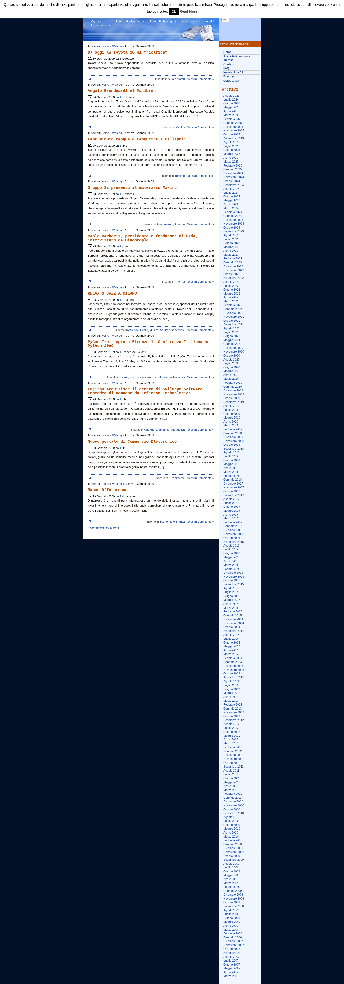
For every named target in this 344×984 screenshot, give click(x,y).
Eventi (144, 330)
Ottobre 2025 (231, 134)
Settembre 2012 (233, 720)
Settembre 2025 (233, 138)
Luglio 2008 (231, 914)
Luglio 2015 (231, 592)
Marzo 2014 (231, 654)
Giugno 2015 (231, 596)
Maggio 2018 (231, 464)
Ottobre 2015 (231, 580)
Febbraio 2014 (232, 658)
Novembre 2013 (233, 669)
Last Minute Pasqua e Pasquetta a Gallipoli (137, 139)
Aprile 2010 (230, 832)
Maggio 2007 (231, 968)
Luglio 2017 (231, 503)
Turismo (180, 176)
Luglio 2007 (231, 960)
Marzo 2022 (231, 301)
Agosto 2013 (231, 681)
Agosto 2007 (231, 956)
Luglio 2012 (231, 727)
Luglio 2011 (230, 774)
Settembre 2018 (233, 448)
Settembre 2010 (233, 813)
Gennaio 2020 (232, 386)
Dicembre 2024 (233, 173)
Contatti (228, 64)
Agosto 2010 (231, 817)
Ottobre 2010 (231, 809)
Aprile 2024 (230, 204)
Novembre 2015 (233, 576)
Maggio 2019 (231, 417)
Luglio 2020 (231, 363)
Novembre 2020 (233, 351)
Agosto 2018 (231, 452)
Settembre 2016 (233, 541)
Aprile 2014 (230, 650)
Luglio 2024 (231, 192)
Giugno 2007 (231, 964)
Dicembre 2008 (233, 894)
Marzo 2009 (231, 883)
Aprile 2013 (230, 697)
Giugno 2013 (231, 689)
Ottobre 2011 (231, 763)
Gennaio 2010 (232, 844)
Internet (180, 281)
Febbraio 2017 (232, 522)
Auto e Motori (176, 79)
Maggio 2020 (231, 371)
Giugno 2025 (231, 150)
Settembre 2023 (233, 231)
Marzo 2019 (231, 425)
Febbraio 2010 (232, 840)
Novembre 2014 (233, 623)
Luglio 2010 (231, 821)
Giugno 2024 (231, 196)
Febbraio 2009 (232, 887)
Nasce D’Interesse (108, 490)
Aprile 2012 (230, 739)
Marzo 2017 (231, 518)
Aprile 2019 (230, 421)
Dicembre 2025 (233, 126)
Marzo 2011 (230, 790)
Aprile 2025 (230, 157)
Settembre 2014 (233, 631)
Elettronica (162, 429)
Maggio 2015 (231, 599)
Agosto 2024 (231, 188)
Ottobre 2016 (231, 537)
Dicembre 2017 (233, 483)
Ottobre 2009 (231, 856)
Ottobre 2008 (231, 902)
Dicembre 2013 (233, 665)
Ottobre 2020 (231, 355)
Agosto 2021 (231, 328)
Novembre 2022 (233, 270)
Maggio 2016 (231, 557)
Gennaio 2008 (232, 937)
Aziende (179, 224)
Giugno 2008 (231, 918)
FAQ (226, 68)
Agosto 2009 (231, 863)
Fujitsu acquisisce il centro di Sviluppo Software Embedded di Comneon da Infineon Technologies (145, 391)
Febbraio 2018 (232, 475)
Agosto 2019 (231, 406)
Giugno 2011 (231, 778)
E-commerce (177, 478)
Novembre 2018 (233, 441)
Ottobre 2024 (231, 181)
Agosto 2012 (231, 724)
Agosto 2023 (231, 235)
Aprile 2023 (230, 250)
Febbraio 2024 (232, 212)
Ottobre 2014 (231, 627)
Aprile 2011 (230, 786)
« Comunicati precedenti (103, 527)
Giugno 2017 (231, 506)
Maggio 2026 (231, 107)
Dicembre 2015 (233, 572)
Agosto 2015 (231, 588)
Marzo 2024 (231, 208)
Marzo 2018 (231, 472)
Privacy (228, 76)
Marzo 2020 (231, 378)
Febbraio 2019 (232, 429)
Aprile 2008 (230, 925)
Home (227, 52)
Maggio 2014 (231, 646)
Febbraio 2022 (232, 305)
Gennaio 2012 (232, 751)
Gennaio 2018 (232, 479)
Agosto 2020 (231, 359)
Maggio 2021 (231, 340)
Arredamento (165, 224)
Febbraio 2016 (232, 569)
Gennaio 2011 (232, 797)
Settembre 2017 (233, 495)
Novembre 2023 (233, 223)
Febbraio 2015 (232, 611)
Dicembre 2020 (233, 348)
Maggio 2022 (231, 293)
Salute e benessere (172, 330)
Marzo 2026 (231, 115)
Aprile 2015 (230, 603)
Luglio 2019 (231, 410)
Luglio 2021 (231, 332)
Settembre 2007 (233, 953)
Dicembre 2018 (233, 437)
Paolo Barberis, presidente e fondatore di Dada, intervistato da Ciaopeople (143, 238)
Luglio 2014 (231, 638)
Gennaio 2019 (232, 433)
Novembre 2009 (233, 852)
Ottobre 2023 (231, 227)
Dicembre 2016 (233, 530)
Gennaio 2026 (232, 122)
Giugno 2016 (231, 553)
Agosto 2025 (231, 142)
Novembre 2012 (233, 712)
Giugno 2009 (231, 871)
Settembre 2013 (233, 677)
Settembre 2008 (233, 906)
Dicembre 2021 (233, 313)
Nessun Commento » (200, 79)
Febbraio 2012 (232, 747)
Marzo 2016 (231, 565)
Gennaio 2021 (232, 344)
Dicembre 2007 (233, 941)
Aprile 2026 (230, 111)
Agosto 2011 (231, 770)
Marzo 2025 (231, 161)
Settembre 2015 (233, 584)
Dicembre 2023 (233, 220)
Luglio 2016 (231, 549)
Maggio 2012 (231, 735)
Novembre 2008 (233, 898)
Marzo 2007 (231, 976)
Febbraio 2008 (232, 933)
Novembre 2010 (233, 805)
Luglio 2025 (231, 146)
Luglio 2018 (231, 456)
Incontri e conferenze (143, 377)
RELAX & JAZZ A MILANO (112, 293)
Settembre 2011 (233, 766)
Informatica (165, 377)
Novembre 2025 (233, 130)
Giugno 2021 (231, 336)
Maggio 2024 (231, 200)
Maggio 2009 (231, 875)
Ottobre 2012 (231, 716)
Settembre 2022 (233, 278)
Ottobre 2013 (231, 673)
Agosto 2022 (231, 282)
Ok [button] (174, 11)
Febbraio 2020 (232, 382)
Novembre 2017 (233, 487)
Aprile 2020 (230, 375)
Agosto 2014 (231, 635)
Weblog (117, 46)
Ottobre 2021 (231, 320)
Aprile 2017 (230, 514)
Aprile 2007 (230, 972)
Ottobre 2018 (231, 444)
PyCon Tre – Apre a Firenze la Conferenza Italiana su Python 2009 (148, 344)
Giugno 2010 (231, 825)
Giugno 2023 (231, 243)
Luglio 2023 (231, 239)
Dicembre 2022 (233, 266)
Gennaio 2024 (232, 216)
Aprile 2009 (230, 879)
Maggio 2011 (231, 782)
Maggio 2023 (231, 247)
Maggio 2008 (231, 921)
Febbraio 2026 (232, 119)
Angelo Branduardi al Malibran (122, 91)
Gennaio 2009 (232, 891)
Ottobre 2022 (231, 274)
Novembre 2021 (233, 316)
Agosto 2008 (231, 910)
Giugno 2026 (231, 103)
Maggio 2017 (231, 510)
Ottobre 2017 (231, 491)
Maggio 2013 (231, 693)
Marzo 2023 (231, 254)
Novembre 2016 (233, 534)
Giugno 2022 (231, 289)
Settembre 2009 (233, 859)
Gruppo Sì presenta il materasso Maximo (132, 188)
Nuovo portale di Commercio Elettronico (132, 441)
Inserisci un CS (233, 72)
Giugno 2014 (231, 642)
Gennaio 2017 (232, 526)
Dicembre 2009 (233, 848)
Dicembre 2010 (233, 801)
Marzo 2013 (231, 700)
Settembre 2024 (233, 185)
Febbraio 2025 (232, 165)
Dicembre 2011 (233, 755)
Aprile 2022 (230, 297)
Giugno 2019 (231, 413)
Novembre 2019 (233, 394)
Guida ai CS (231, 80)
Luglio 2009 (231, 867)
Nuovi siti (179, 377)
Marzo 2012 (231, 743)
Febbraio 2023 (232, 258)
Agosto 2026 (231, 95)
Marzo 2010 (231, 836)
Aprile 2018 (230, 468)
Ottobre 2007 (231, 949)
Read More (188, 11)
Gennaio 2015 (232, 615)
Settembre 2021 (233, 324)
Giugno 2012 (231, 731)
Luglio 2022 (231, 286)
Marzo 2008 (231, 929)
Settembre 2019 (233, 402)
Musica (180, 127)
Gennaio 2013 (232, 708)
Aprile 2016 (230, 561)
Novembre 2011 (233, 759)
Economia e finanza (172, 521)
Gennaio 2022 (232, 309)
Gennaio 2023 (232, 262)
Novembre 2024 (233, 177)
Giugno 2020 (231, 367)
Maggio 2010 (231, 828)
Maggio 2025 (231, 154)
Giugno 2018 (231, 460)
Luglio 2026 (231, 99)
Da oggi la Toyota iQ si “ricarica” (127, 52)
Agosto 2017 (231, 499)
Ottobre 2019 (231, 398)
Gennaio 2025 (232, 169)
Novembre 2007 (233, 945)
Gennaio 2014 (232, 662)
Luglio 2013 (231, 685)
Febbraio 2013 (232, 704)
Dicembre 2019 (233, 390)
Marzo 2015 (231, 607)
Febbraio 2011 (232, 793)
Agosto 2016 (231, 545)
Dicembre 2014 (233, 619)
